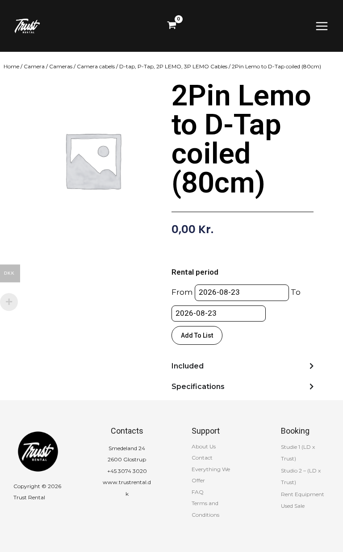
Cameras (60, 66)
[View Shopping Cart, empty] (172, 26)
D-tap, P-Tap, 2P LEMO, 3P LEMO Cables (173, 66)
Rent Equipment (302, 494)
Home (11, 66)
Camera (34, 66)
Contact (202, 457)
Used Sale (293, 505)
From (182, 292)
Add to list (197, 335)
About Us (204, 446)
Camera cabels (96, 66)
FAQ (198, 492)
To (296, 292)
